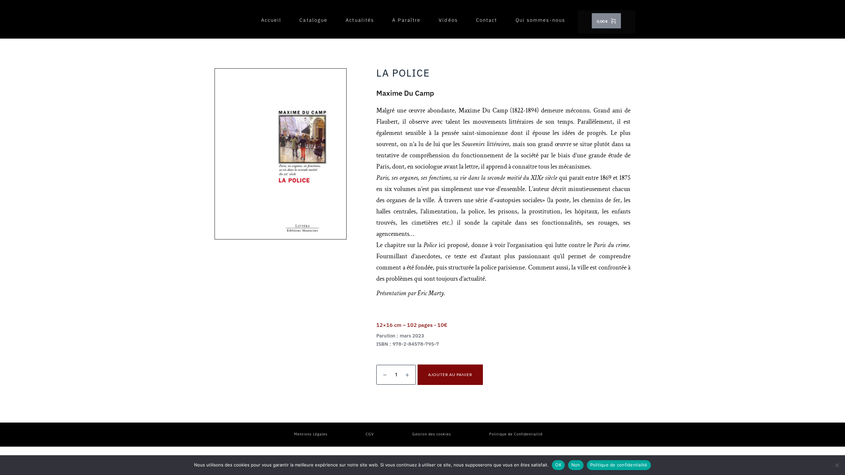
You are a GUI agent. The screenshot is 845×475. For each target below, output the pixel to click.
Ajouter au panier (450, 374)
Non (575, 464)
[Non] (836, 465)
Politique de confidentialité (619, 464)
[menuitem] (271, 20)
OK (558, 464)
